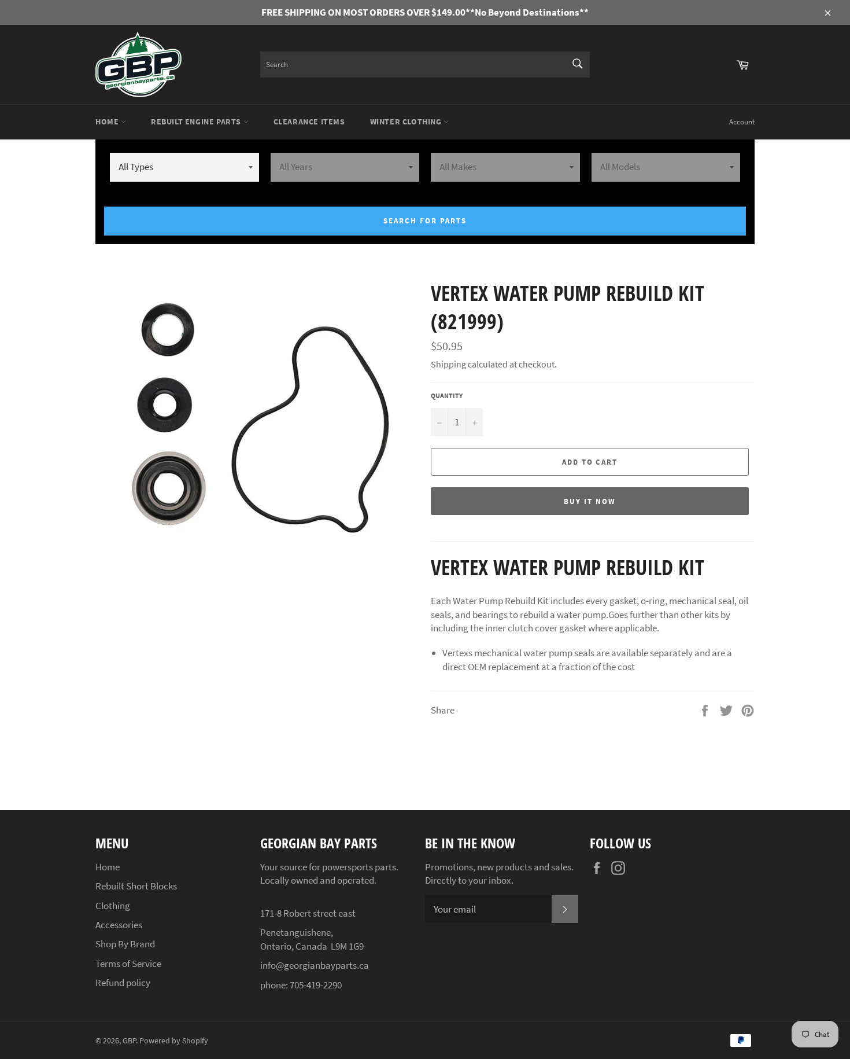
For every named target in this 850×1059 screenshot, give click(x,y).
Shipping (448, 364)
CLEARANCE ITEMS (309, 121)
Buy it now (590, 501)
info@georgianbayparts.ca (314, 965)
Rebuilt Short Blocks (136, 886)
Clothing (112, 905)
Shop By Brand (125, 943)
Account (742, 122)
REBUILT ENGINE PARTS (197, 121)
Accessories (118, 924)
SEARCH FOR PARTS (424, 221)
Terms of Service (128, 963)
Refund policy (122, 982)
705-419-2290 (316, 985)
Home (108, 121)
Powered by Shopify (173, 1041)
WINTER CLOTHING (407, 121)
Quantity (447, 395)
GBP (129, 1041)
